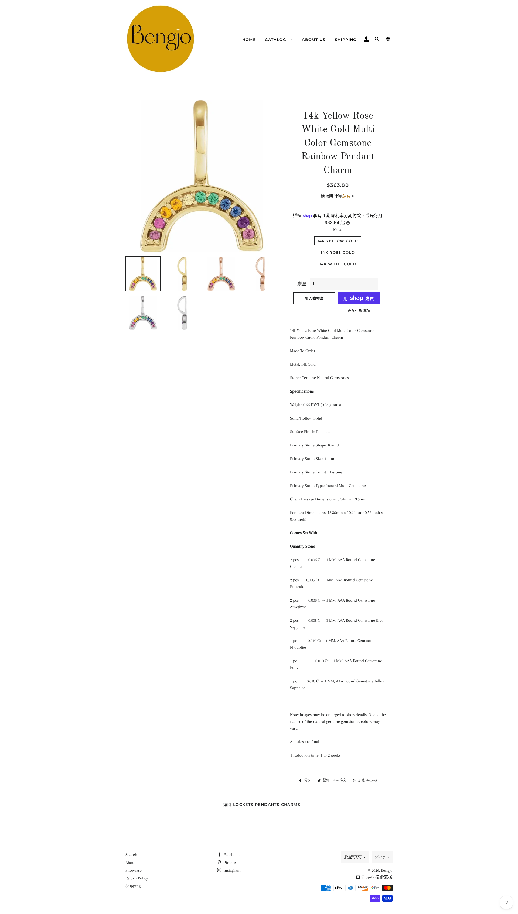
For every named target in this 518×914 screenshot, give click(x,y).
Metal (337, 229)
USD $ (379, 857)
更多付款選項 (358, 311)
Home (249, 39)
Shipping (346, 39)
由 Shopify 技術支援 (374, 877)
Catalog (276, 39)
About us (313, 39)
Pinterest (230, 862)
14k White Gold (337, 264)
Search (131, 854)
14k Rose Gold (338, 252)
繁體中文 (352, 857)
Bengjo (387, 870)
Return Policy (136, 878)
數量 (301, 283)
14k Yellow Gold (338, 241)
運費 (346, 196)
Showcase (133, 870)
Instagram (232, 870)
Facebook (231, 854)
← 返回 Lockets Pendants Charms (259, 804)
